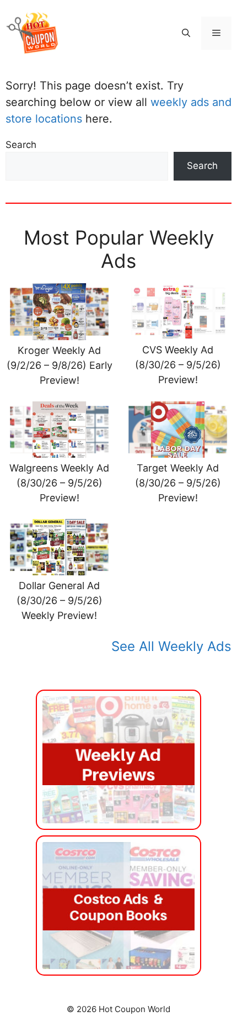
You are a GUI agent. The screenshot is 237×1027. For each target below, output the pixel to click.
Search (21, 144)
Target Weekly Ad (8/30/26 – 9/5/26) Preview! (178, 483)
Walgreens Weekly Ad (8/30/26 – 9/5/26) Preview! (59, 483)
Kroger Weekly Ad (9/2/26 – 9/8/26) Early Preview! (59, 365)
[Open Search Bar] (186, 33)
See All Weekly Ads (171, 646)
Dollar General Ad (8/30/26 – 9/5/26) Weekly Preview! (60, 600)
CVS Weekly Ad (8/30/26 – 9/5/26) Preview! (178, 364)
